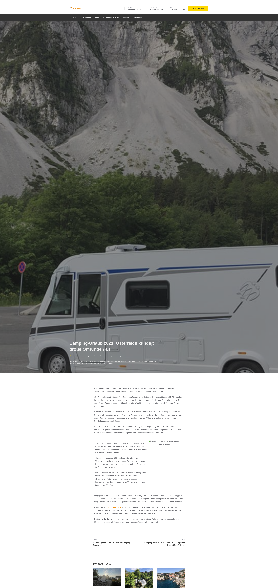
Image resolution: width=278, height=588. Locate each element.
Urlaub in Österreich (149, 361)
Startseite (73, 17)
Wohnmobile (86, 17)
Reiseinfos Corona (119, 361)
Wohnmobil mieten (114, 507)
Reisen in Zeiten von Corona (134, 361)
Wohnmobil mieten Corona (77, 363)
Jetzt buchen (198, 8)
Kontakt (126, 17)
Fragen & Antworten (111, 17)
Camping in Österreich (96, 361)
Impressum (138, 17)
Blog (97, 17)
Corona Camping (108, 361)
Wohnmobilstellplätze (106, 363)
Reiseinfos (84, 361)
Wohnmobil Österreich (92, 363)
